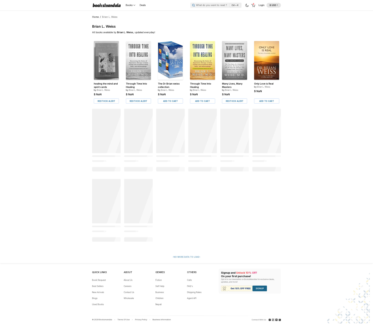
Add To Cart (170, 101)
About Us (128, 280)
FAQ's (190, 286)
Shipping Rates (194, 292)
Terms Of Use (123, 319)
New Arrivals (98, 292)
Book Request (99, 280)
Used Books (98, 304)
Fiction (158, 280)
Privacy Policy (141, 319)
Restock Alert (106, 101)
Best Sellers (97, 286)
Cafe (189, 280)
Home (95, 16)
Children (159, 298)
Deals (143, 5)
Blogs (94, 298)
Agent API (191, 298)
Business (159, 292)
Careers (127, 286)
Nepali (158, 304)
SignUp (260, 288)
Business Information (162, 319)
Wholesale (129, 298)
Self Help (159, 286)
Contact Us (129, 292)
